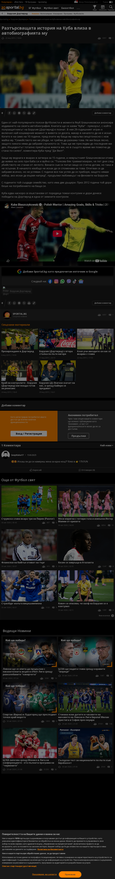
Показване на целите (44, 874)
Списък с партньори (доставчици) (19, 866)
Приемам (70, 874)
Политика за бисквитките (50, 849)
